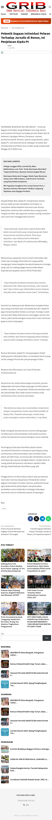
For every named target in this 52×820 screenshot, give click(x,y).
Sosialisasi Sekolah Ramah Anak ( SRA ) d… (29, 779)
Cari (2, 633)
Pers (4, 508)
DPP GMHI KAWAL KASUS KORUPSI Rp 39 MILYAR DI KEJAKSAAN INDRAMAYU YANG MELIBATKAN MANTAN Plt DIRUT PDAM (39, 622)
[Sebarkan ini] (30, 518)
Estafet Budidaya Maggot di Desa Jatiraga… (30, 749)
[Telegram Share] (42, 518)
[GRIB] (26, 6)
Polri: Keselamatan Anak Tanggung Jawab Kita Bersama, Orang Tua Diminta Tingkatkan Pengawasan (11, 622)
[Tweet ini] (36, 518)
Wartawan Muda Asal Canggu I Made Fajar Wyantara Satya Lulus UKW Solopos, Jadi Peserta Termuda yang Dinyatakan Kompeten (25, 179)
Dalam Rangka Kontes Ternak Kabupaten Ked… (29, 769)
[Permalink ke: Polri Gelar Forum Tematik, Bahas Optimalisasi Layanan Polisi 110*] (39, 582)
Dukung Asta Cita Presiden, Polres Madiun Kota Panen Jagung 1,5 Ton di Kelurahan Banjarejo (13, 567)
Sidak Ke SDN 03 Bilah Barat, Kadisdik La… (29, 759)
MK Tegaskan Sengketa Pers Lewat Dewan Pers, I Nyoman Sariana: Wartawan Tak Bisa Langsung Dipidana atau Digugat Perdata (24, 188)
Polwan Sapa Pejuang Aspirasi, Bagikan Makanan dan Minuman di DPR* (12, 592)
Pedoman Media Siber (26, 795)
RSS (27, 805)
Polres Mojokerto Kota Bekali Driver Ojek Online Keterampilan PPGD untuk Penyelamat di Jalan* (38, 567)
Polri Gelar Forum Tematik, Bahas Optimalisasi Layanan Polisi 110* (36, 594)
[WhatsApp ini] (48, 518)
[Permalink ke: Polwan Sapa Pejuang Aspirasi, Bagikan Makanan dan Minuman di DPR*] (13, 582)
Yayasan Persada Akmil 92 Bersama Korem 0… (29, 674)
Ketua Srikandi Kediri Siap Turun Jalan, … (29, 664)
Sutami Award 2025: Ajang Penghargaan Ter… (28, 684)
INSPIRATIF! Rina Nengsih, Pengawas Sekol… (27, 653)
